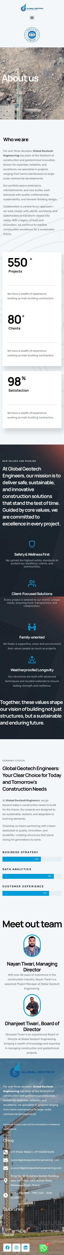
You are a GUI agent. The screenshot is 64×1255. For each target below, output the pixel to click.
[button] (32, 17)
